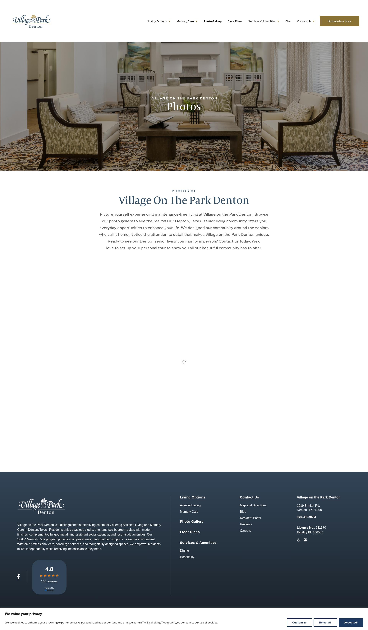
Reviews (246, 524)
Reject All (325, 622)
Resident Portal (250, 518)
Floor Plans (235, 21)
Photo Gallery (213, 21)
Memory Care (185, 21)
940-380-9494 (306, 517)
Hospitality (187, 557)
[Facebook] (18, 578)
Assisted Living (190, 505)
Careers (245, 530)
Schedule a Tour (339, 21)
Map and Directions (253, 505)
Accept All (351, 622)
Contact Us (304, 21)
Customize (299, 622)
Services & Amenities (262, 21)
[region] (184, 619)
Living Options (157, 21)
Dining (184, 550)
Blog (288, 21)
